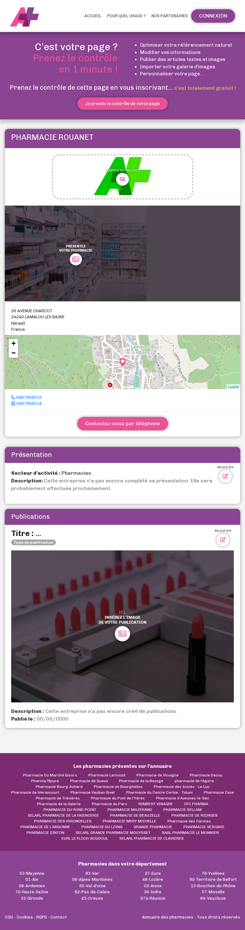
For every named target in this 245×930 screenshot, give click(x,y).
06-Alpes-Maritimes (92, 879)
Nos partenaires (170, 15)
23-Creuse (92, 898)
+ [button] (13, 343)
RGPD (41, 917)
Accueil (92, 15)
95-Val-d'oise (92, 885)
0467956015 (28, 397)
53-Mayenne (31, 873)
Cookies (25, 917)
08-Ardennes (32, 885)
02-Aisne (153, 885)
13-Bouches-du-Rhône (213, 885)
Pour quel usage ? (126, 15)
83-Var (92, 873)
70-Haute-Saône (31, 891)
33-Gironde (32, 898)
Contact (58, 917)
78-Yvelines (213, 873)
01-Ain (32, 879)
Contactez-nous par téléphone (122, 423)
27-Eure (153, 873)
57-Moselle (213, 891)
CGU (9, 917)
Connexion (213, 16)
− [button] (13, 353)
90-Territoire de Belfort (213, 879)
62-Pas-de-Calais (92, 891)
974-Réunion (152, 898)
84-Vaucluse (213, 898)
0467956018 (28, 403)
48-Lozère (152, 879)
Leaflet (233, 386)
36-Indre (152, 891)
